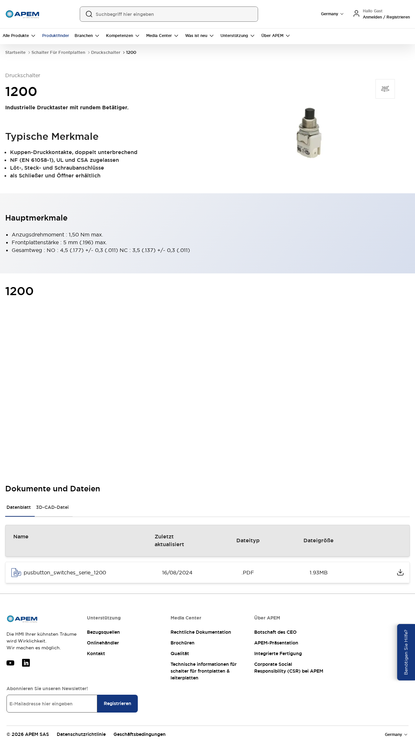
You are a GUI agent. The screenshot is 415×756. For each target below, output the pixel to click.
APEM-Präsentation (276, 643)
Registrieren (117, 703)
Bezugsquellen (103, 632)
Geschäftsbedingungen (139, 734)
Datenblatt (18, 507)
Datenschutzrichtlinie (81, 734)
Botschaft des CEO (275, 632)
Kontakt (96, 653)
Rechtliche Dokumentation (201, 632)
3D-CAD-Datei (52, 507)
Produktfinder (55, 35)
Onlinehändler (103, 643)
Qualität (180, 653)
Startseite (15, 52)
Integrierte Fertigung (278, 653)
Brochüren (183, 643)
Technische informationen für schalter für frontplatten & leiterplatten (204, 671)
